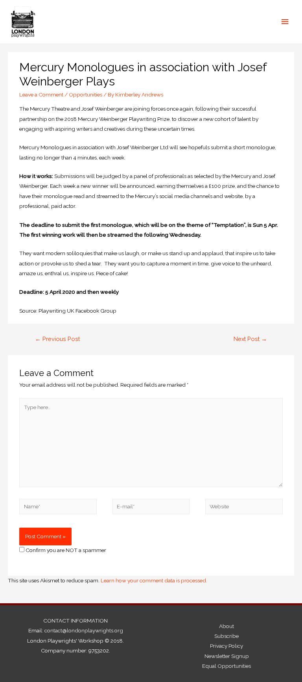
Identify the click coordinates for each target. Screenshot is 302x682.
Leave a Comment (41, 94)
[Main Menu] (285, 22)
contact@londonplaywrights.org (83, 630)
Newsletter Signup (226, 656)
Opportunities (85, 94)
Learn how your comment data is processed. (154, 580)
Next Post (250, 338)
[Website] (243, 508)
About (226, 626)
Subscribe (226, 636)
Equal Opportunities (226, 666)
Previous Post (57, 338)
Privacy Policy (226, 646)
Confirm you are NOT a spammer (65, 550)
